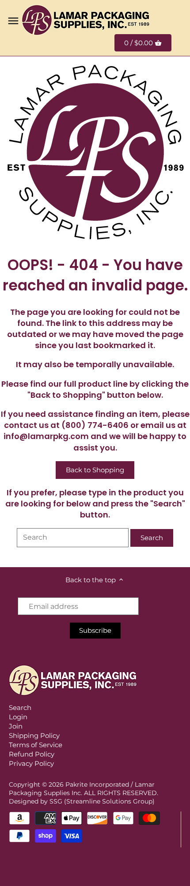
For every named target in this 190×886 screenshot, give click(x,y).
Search (20, 707)
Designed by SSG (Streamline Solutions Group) (82, 801)
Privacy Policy (31, 763)
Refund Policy (31, 754)
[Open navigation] (13, 20)
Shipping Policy (34, 735)
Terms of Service (35, 745)
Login (18, 717)
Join (16, 726)
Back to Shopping (95, 470)
